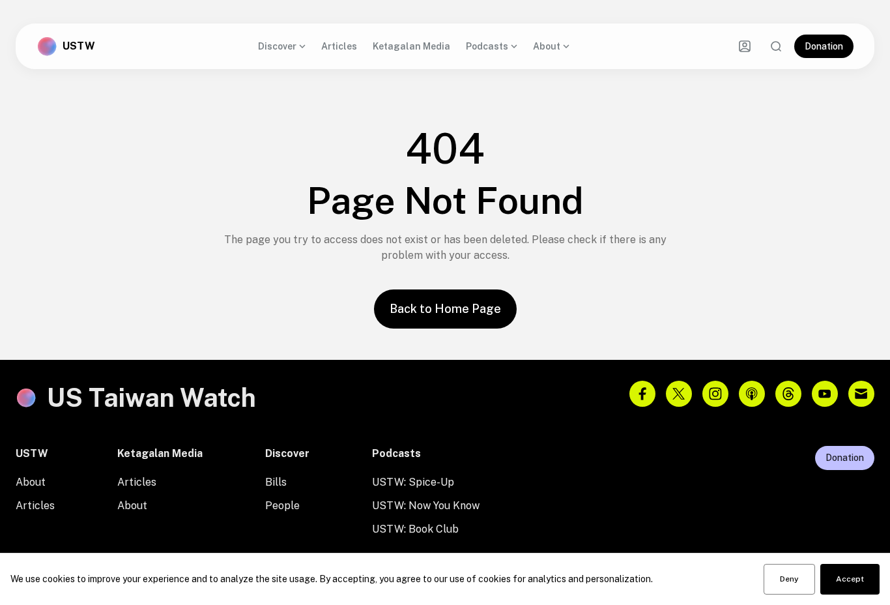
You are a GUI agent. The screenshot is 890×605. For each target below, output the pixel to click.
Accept (850, 578)
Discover (277, 46)
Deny (789, 578)
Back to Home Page (445, 309)
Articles (339, 46)
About (546, 46)
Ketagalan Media (411, 46)
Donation (824, 46)
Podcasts (487, 46)
